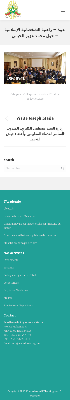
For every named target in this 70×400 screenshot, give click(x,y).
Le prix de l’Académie (16, 290)
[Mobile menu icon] (62, 10)
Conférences (11, 282)
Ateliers (8, 298)
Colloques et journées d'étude (40, 94)
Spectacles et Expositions (18, 305)
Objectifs (9, 208)
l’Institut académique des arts (20, 243)
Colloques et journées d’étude (20, 275)
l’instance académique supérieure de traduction (30, 235)
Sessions (9, 267)
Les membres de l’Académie (20, 216)
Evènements (11, 260)
